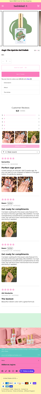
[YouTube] (17, 371)
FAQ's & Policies (18, 391)
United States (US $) (9, 378)
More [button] (3, 360)
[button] (20, 115)
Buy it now (21, 74)
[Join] (37, 354)
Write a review (20, 146)
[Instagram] (13, 371)
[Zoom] (6, 42)
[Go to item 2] (21, 137)
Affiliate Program (29, 391)
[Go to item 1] (8, 137)
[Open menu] (4, 6)
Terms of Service (7, 391)
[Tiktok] (6, 371)
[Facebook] (2, 371)
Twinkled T (6, 389)
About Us (17, 389)
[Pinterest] (9, 371)
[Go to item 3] (34, 137)
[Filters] (4, 152)
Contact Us (24, 389)
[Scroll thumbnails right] (37, 137)
